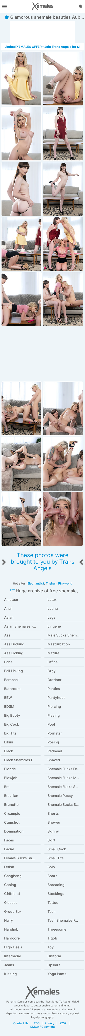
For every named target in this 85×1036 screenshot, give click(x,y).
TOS (36, 1023)
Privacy (49, 1023)
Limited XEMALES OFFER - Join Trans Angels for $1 (42, 46)
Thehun (51, 583)
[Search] (80, 6)
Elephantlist (35, 583)
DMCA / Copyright (42, 1026)
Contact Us (21, 1023)
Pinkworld (65, 583)
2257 (63, 1023)
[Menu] (4, 6)
